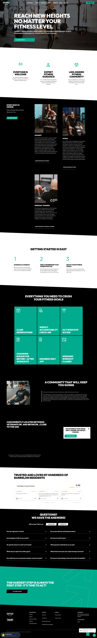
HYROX (30, 616)
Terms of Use (58, 618)
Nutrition (31, 621)
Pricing (49, 2)
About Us (44, 615)
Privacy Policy (58, 615)
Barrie (78, 621)
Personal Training (33, 619)
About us (55, 2)
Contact (66, 2)
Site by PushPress (27, 631)
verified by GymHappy (12, 637)
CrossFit (31, 614)
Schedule (43, 2)
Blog (60, 2)
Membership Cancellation (47, 624)
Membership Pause (46, 621)
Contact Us (44, 618)
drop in (37, 2)
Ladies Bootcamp (33, 623)
